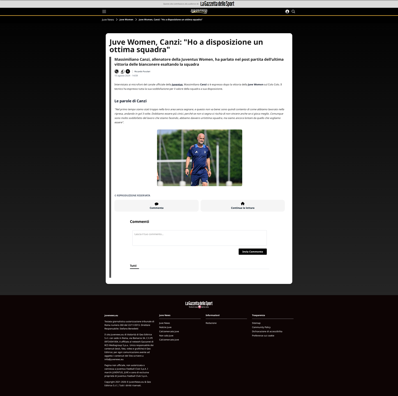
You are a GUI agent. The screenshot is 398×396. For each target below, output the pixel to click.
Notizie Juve (165, 327)
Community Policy (261, 327)
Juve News (108, 19)
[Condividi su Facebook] (122, 71)
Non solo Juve (166, 335)
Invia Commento (252, 251)
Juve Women (126, 19)
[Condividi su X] (128, 71)
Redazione (211, 322)
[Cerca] (294, 11)
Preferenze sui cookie (263, 335)
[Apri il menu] (104, 11)
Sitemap (256, 322)
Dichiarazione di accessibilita (267, 331)
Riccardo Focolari (142, 71)
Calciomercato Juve (169, 331)
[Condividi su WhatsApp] (116, 71)
